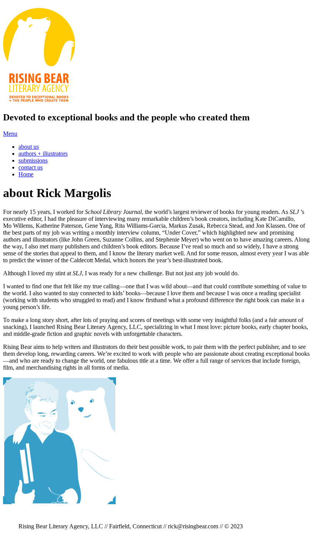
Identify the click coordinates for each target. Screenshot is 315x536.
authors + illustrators (43, 153)
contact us (30, 167)
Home (25, 174)
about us (28, 146)
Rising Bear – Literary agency (39, 56)
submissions (33, 160)
